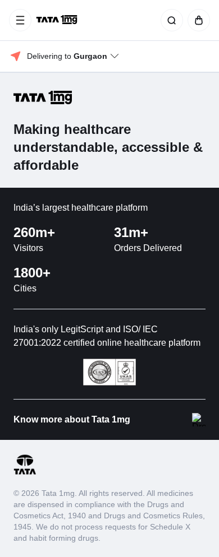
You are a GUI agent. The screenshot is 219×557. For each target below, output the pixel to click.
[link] (58, 20)
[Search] (169, 20)
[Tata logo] (24, 472)
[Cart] (196, 20)
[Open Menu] (20, 20)
